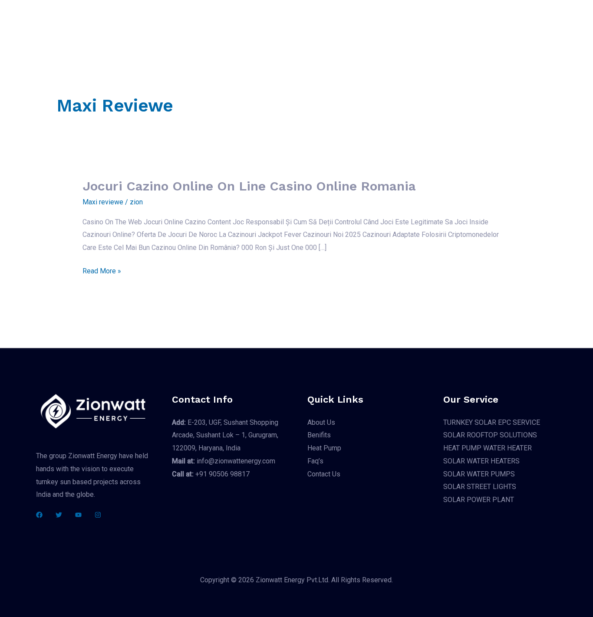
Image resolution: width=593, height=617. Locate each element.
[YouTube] (78, 515)
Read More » (101, 271)
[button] (507, 22)
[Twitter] (59, 515)
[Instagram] (98, 515)
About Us (207, 22)
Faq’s (377, 22)
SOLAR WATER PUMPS (479, 474)
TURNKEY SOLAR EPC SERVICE (491, 422)
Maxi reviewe (102, 202)
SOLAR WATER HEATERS (481, 461)
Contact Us (415, 22)
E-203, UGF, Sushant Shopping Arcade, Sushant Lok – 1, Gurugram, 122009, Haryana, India (225, 435)
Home (170, 22)
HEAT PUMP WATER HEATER (487, 448)
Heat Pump (339, 22)
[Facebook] (39, 515)
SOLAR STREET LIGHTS (479, 486)
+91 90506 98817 (211, 474)
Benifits (296, 22)
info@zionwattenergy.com (223, 461)
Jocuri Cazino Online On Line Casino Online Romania (249, 186)
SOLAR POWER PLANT (478, 500)
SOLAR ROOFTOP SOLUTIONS (490, 435)
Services (248, 22)
